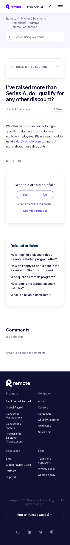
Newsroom (44, 432)
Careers (43, 407)
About (41, 401)
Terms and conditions (44, 460)
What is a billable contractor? (31, 295)
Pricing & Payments (33, 18)
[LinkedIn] (19, 161)
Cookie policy (46, 474)
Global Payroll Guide (18, 464)
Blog (9, 458)
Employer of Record (18, 401)
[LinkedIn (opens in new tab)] (29, 532)
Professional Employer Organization (14, 437)
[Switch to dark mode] (51, 6)
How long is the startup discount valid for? (33, 286)
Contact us (44, 413)
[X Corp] (13, 161)
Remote (11, 18)
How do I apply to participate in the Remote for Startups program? (35, 268)
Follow (58, 108)
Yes (25, 194)
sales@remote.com (27, 141)
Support (11, 477)
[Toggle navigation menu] (60, 7)
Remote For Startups (24, 27)
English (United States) (33, 515)
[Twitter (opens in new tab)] (41, 532)
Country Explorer (48, 419)
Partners (11, 470)
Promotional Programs (25, 23)
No (45, 194)
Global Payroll (14, 407)
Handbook (44, 425)
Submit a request (35, 210)
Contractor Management (14, 415)
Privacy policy (46, 468)
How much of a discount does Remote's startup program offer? (34, 257)
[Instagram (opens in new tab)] (52, 532)
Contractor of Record (14, 425)
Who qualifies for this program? (33, 277)
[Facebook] (7, 161)
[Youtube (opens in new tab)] (18, 532)
